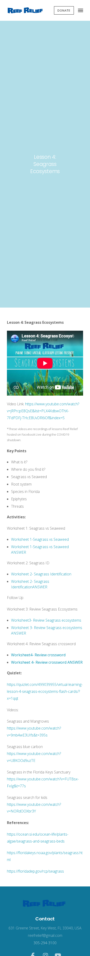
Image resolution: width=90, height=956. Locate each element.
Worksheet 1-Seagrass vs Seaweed (40, 539)
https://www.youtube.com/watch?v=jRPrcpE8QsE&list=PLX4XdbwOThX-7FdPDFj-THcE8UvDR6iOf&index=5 (43, 410)
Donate (63, 10)
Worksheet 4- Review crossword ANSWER (47, 662)
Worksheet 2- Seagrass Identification (41, 574)
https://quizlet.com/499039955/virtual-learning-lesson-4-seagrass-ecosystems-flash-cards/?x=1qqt (45, 691)
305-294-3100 (45, 942)
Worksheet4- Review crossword (38, 654)
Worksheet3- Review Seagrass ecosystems (46, 620)
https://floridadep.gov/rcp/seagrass (35, 871)
